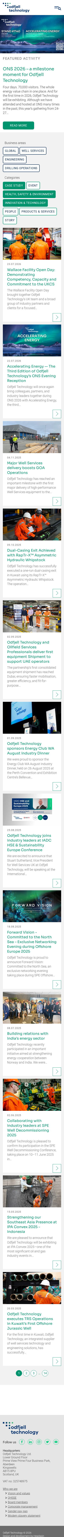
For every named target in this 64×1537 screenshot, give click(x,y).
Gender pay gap (18, 1511)
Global (10, 151)
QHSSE (12, 1497)
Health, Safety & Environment (29, 194)
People (10, 211)
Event (33, 185)
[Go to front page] (16, 7)
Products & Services (38, 211)
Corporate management (23, 1506)
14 (45, 1373)
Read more (18, 125)
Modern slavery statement (24, 1515)
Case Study (14, 185)
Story (10, 220)
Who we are (10, 1489)
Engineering (14, 159)
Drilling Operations (21, 168)
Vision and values (19, 1493)
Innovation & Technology (25, 203)
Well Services (33, 151)
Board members (18, 1502)
